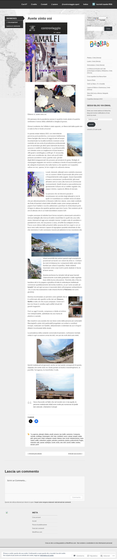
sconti (53, 442)
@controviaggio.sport (70, 4)
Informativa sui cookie (47, 555)
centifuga (39, 436)
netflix (37, 440)
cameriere (69, 434)
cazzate (33, 436)
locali (67, 438)
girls (32, 438)
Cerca (89, 25)
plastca (67, 440)
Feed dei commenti (38, 528)
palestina (54, 440)
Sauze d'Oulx (91, 80)
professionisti (74, 440)
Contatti (44, 4)
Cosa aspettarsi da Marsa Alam (96, 76)
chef (52, 436)
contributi (60, 436)
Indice (85, 4)
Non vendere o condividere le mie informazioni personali (94, 543)
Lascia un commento (13, 26)
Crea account (36, 517)
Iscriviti (91, 124)
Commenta (76, 497)
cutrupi (70, 436)
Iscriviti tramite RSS (104, 4)
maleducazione (75, 438)
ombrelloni (42, 440)
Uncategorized (12, 22)
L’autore (54, 4)
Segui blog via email (99, 105)
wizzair (33, 444)
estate (80, 436)
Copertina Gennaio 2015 (94, 99)
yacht (37, 444)
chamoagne (46, 436)
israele (54, 438)
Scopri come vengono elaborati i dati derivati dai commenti (52, 502)
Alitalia (47, 434)
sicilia (57, 442)
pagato (49, 440)
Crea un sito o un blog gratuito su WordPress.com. (60, 543)
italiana (59, 438)
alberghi (41, 434)
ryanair (42, 442)
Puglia (81, 440)
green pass (37, 438)
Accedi (34, 521)
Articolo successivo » (75, 454)
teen (64, 442)
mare (81, 438)
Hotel (43, 438)
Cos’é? (24, 4)
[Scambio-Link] (7, 513)
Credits (34, 4)
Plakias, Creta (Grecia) (94, 58)
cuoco (65, 436)
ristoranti (33, 442)
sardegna (48, 442)
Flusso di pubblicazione (39, 525)
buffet (64, 434)
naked (32, 440)
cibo (55, 436)
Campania (76, 434)
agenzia (35, 434)
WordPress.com (37, 532)
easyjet (75, 436)
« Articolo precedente (35, 454)
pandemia (61, 440)
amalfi (51, 434)
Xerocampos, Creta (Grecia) (95, 65)
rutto (38, 442)
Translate (102, 20)
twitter (73, 442)
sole (61, 442)
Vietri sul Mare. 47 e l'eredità (96, 84)
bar (61, 434)
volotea (78, 442)
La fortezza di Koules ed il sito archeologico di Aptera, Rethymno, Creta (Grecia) (99, 71)
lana (63, 438)
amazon (56, 434)
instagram (48, 438)
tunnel (69, 442)
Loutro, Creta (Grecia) (94, 61)
